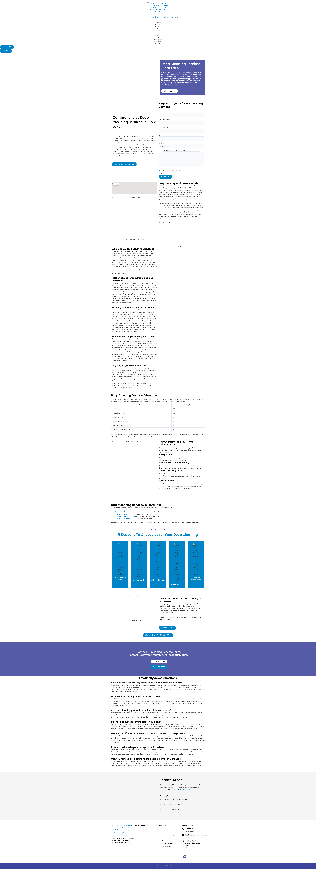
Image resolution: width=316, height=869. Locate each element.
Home (140, 17)
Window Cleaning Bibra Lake (124, 518)
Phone (164, 119)
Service (161, 143)
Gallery (165, 17)
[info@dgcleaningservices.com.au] (183, 835)
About (147, 17)
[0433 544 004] (183, 829)
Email (164, 127)
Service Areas (185, 789)
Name (164, 112)
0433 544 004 (190, 829)
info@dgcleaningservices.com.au (196, 835)
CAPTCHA (162, 174)
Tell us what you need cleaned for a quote (173, 150)
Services (155, 17)
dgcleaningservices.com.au (164, 865)
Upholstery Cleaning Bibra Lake (125, 516)
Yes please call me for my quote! (170, 170)
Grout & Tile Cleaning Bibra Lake (125, 512)
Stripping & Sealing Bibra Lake (125, 514)
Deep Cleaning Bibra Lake (123, 510)
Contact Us (174, 17)
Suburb (161, 135)
